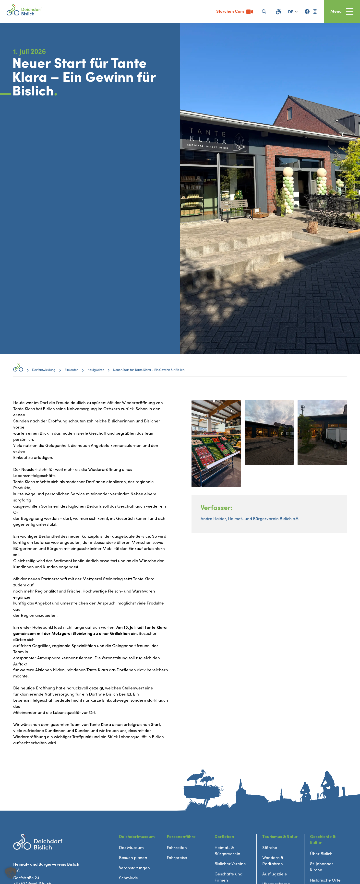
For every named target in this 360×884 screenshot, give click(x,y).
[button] (11, 873)
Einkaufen (71, 370)
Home (18, 370)
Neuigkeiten (95, 370)
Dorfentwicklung (43, 370)
